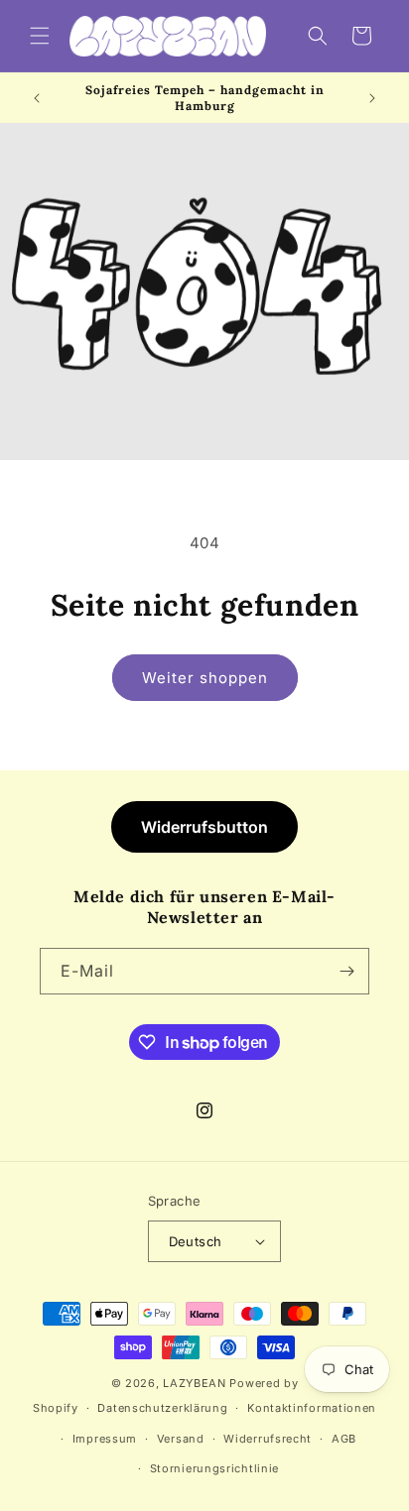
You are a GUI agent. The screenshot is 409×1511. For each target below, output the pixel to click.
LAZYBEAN (194, 1383)
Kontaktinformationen (311, 1408)
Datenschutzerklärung (162, 1408)
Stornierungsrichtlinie (214, 1468)
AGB (344, 1439)
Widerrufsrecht (267, 1439)
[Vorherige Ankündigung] (37, 98)
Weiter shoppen (205, 677)
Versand (180, 1439)
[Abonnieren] (346, 971)
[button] (40, 36)
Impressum (104, 1439)
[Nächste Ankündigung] (372, 98)
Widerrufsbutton (204, 827)
